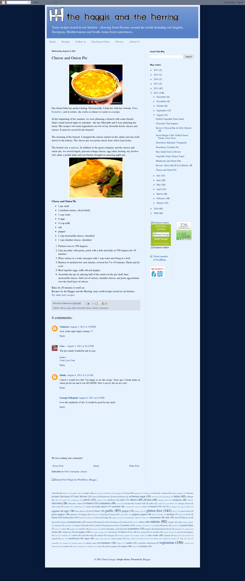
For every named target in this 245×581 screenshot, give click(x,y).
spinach (167, 535)
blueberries (105, 496)
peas (64, 528)
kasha (161, 514)
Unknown (64, 326)
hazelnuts (94, 514)
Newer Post (57, 465)
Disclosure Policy (101, 41)
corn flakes (170, 503)
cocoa (118, 503)
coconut (127, 503)
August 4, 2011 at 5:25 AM (80, 375)
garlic (109, 510)
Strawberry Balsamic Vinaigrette (171, 142)
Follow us (81, 41)
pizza (103, 528)
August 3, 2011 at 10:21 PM (80, 346)
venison (187, 543)
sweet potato (116, 538)
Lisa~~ (63, 346)
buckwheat (166, 496)
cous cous (56, 506)
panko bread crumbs (92, 525)
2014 (156, 79)
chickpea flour (163, 500)
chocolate (57, 503)
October (160, 105)
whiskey (91, 546)
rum (56, 535)
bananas (189, 493)
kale (153, 514)
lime (98, 517)
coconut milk (139, 503)
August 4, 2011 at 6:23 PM (91, 397)
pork (125, 528)
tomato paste (77, 543)
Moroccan (186, 517)
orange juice (173, 522)
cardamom (75, 500)
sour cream (153, 535)
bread (116, 496)
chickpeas (177, 499)
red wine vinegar (97, 532)
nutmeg (115, 522)
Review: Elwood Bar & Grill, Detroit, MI (174, 129)
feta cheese (80, 511)
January (160, 202)
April (159, 189)
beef (77, 496)
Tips (181, 538)
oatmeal (125, 522)
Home (52, 41)
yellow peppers (111, 546)
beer (85, 496)
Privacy (120, 41)
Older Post (134, 465)
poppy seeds (114, 528)
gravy (174, 511)
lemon (55, 517)
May (158, 184)
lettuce (89, 517)
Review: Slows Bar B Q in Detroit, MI (174, 165)
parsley (126, 525)
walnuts (66, 546)
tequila (165, 538)
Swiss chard (131, 538)
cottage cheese (184, 503)
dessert (154, 506)
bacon (127, 493)
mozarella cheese (84, 307)
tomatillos (55, 543)
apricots (96, 493)
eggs (69, 307)
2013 (156, 83)
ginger (125, 511)
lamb (180, 514)
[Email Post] (87, 303)
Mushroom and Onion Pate (168, 160)
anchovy (65, 493)
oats (134, 522)
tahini (141, 538)
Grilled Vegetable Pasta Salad (170, 118)
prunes (148, 528)
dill (164, 506)
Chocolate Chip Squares (167, 123)
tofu (188, 538)
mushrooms (75, 521)
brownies (155, 496)
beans (67, 496)
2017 (156, 70)
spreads (187, 535)
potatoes (134, 528)
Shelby (63, 375)
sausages (110, 535)
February (161, 198)
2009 (156, 213)
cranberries (78, 506)
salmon (100, 535)
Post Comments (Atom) (76, 471)
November (161, 101)
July (158, 175)
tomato (65, 543)
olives (142, 521)
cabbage (189, 496)
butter (177, 496)
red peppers (80, 531)
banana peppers (177, 493)
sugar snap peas (101, 538)
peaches (175, 525)
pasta (157, 525)
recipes (165, 243)
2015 (156, 74)
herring (104, 514)
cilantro (89, 503)
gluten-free (154, 510)
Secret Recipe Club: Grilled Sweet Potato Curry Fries (172, 137)
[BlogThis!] (96, 303)
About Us (134, 41)
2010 (156, 208)
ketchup (170, 514)
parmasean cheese (112, 525)
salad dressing (87, 535)
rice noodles (154, 532)
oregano (57, 525)
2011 (156, 92)
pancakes (68, 525)
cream (88, 506)
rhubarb (123, 532)
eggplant (56, 510)
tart (149, 538)
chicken (147, 499)
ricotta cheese (168, 532)
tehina (156, 538)
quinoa (187, 529)
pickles (82, 528)
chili (188, 500)
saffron (75, 535)
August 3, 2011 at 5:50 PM (83, 326)
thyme (173, 538)
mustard (89, 522)
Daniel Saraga (161, 239)
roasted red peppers (185, 532)
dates (145, 506)
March (159, 193)
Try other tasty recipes (63, 294)
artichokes (107, 493)
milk (74, 307)
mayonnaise (155, 517)
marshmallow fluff (132, 517)
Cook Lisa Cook (67, 360)
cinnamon (104, 503)
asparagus (118, 493)
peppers (73, 529)
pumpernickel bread (162, 528)
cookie (160, 503)
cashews (99, 500)
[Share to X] (100, 303)
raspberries (66, 532)
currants (128, 506)
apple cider (76, 493)
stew (62, 538)
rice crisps (141, 532)
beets (95, 496)
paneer (78, 525)
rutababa (65, 535)
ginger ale (139, 511)
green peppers (58, 514)
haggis (84, 514)
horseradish (123, 514)
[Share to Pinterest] (106, 303)
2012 (156, 88)
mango (105, 517)
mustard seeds (103, 522)
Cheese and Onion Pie (166, 169)
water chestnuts (78, 546)
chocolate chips (74, 503)
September (161, 110)
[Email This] (93, 303)
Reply (62, 335)
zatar (134, 546)
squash (54, 538)
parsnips (138, 525)
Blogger (146, 559)
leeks (188, 514)
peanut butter (187, 525)
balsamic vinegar (160, 493)
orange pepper (187, 522)
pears (57, 529)
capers (64, 500)
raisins (55, 531)
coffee (151, 503)
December (161, 96)
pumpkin (178, 529)
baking (147, 493)
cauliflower (111, 499)
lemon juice (68, 517)
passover (148, 525)
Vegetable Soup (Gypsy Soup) (170, 156)
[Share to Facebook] (103, 303)
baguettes (137, 493)
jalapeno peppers (140, 514)
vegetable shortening (147, 543)
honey (113, 514)
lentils (81, 517)
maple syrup (116, 517)
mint (177, 517)
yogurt (124, 546)
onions (95, 307)
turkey (119, 543)
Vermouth (55, 546)
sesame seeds (139, 535)
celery (122, 499)
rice (132, 532)
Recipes (66, 41)
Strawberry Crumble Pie (167, 147)
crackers (67, 506)
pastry (165, 525)
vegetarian (103, 307)
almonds (55, 493)
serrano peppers (124, 535)
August (160, 114)
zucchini (143, 546)
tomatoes (105, 543)
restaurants (112, 532)
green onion (185, 511)
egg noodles (185, 506)
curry (137, 506)
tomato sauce (91, 543)
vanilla (129, 542)
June (158, 180)
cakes (57, 500)
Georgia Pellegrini (69, 397)
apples (87, 493)
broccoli (125, 496)
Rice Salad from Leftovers (168, 151)
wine (99, 546)
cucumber (116, 506)
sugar (86, 538)
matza (144, 517)
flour (97, 510)
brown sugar (139, 496)
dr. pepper (173, 506)
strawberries (74, 538)
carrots (86, 499)
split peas (177, 535)
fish (90, 511)
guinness (74, 514)
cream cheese (100, 506)
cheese (63, 307)
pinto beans (93, 529)
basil (56, 496)
